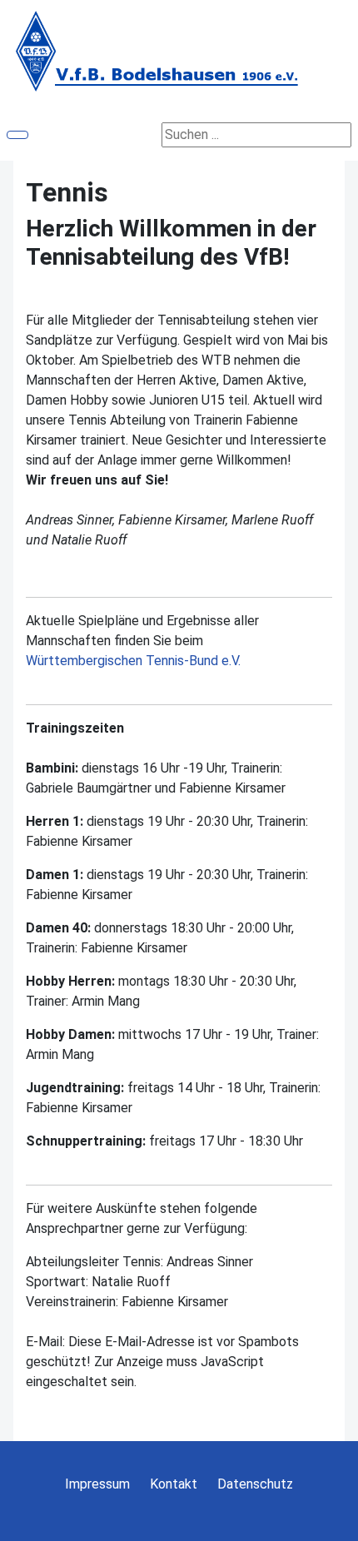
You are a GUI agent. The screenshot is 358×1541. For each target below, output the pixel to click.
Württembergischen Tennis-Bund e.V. (133, 661)
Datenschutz (255, 1484)
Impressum (97, 1484)
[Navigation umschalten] (17, 135)
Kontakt (173, 1484)
